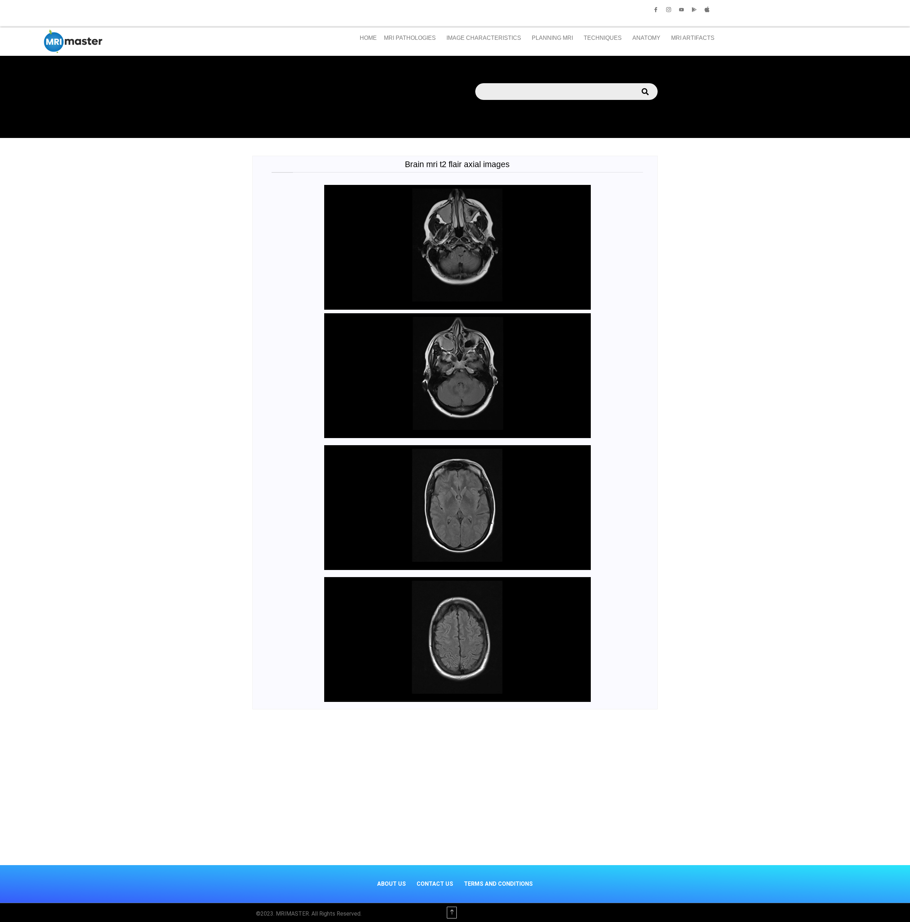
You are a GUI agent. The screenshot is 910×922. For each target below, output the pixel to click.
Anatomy (646, 38)
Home (368, 38)
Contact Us (435, 883)
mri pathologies (410, 38)
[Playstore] (694, 9)
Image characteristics (483, 38)
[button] (411, 38)
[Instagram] (668, 9)
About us (391, 883)
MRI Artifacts (692, 38)
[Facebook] (656, 9)
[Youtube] (681, 9)
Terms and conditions (498, 883)
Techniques (603, 38)
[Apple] (707, 9)
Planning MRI (552, 38)
